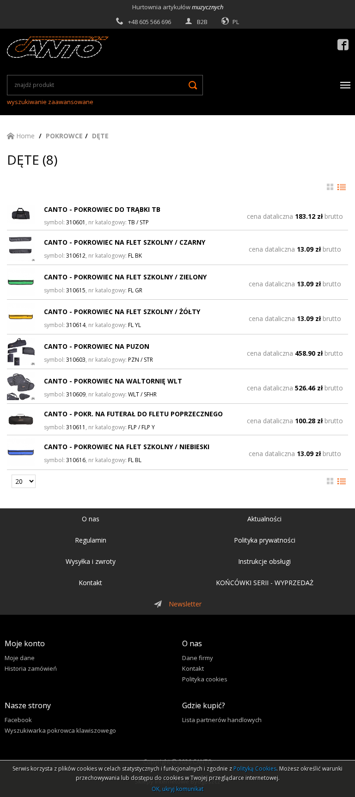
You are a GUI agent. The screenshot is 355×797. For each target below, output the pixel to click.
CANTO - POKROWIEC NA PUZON (96, 346)
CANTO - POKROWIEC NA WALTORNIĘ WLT (113, 381)
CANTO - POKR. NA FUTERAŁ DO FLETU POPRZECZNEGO (133, 413)
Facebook (18, 720)
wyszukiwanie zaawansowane (50, 102)
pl (236, 22)
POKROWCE (64, 135)
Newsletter (185, 603)
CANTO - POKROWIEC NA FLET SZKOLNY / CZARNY (124, 242)
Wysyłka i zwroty (91, 561)
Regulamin (90, 540)
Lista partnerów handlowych (222, 720)
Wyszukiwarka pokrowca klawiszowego (60, 730)
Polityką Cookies (254, 768)
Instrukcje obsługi (264, 561)
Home (24, 135)
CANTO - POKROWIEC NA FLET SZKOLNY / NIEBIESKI (126, 446)
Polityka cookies (204, 679)
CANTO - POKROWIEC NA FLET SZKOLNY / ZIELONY (125, 276)
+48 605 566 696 (149, 22)
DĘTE (100, 135)
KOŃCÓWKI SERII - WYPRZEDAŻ (264, 582)
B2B (202, 22)
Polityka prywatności (264, 540)
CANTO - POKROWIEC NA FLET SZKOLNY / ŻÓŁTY (122, 311)
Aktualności (264, 518)
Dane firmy (197, 658)
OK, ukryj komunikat (177, 789)
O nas (90, 518)
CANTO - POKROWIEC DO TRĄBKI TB (102, 209)
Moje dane (20, 658)
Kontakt (90, 582)
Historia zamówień (31, 668)
